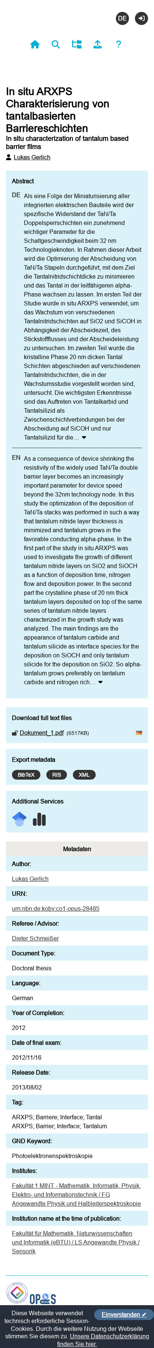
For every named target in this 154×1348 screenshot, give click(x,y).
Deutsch (122, 18)
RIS (56, 775)
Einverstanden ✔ (124, 1314)
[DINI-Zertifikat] (17, 1301)
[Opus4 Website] (43, 1301)
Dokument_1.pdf (42, 732)
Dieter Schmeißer (35, 938)
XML (84, 775)
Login (141, 18)
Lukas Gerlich (32, 157)
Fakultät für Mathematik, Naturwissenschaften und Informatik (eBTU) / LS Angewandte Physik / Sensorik (75, 1242)
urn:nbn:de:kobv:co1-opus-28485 (55, 908)
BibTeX (26, 775)
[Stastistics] (39, 817)
